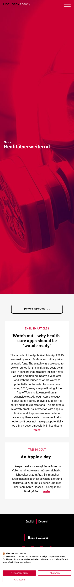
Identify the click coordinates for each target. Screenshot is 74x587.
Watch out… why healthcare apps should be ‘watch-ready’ (37, 340)
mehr (37, 430)
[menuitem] (30, 521)
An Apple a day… (37, 457)
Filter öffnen (34, 309)
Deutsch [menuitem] (43, 521)
